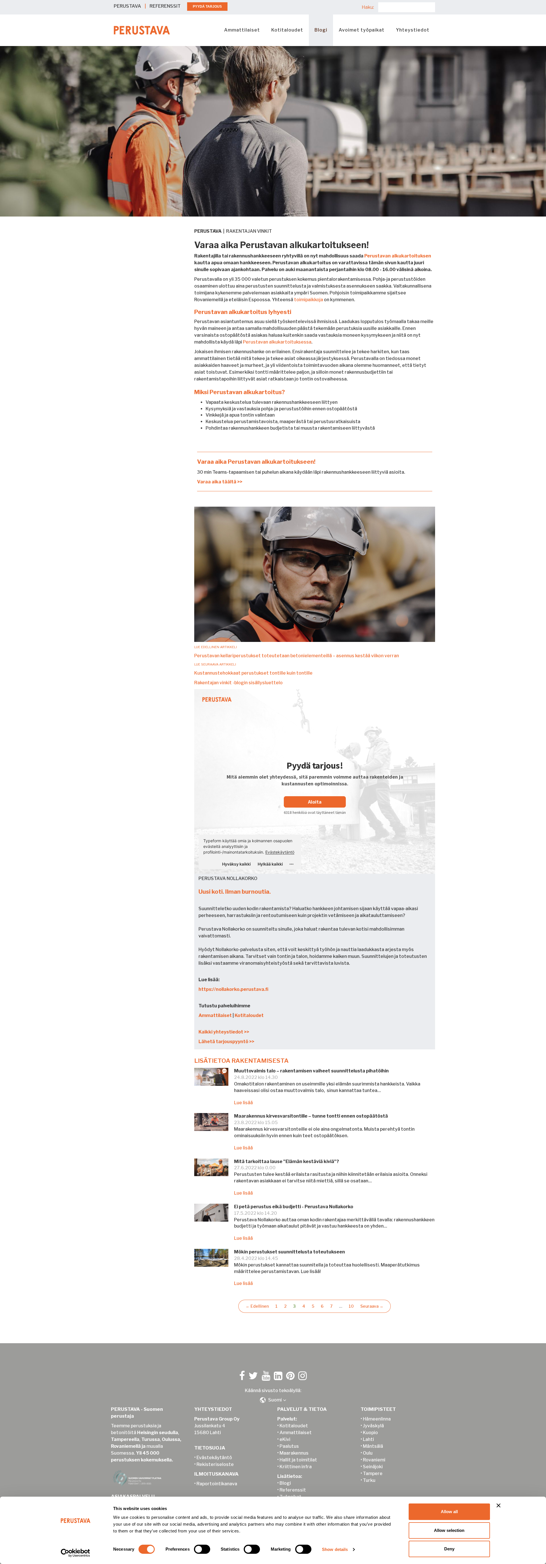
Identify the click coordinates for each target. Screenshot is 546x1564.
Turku (369, 1480)
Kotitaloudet (287, 30)
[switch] (202, 1549)
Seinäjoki (373, 1466)
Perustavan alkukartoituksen (397, 256)
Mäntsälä (373, 1446)
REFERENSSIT (165, 6)
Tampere (372, 1473)
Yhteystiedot (412, 30)
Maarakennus (294, 1453)
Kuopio (370, 1432)
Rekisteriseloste (215, 1464)
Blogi (321, 30)
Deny (449, 1548)
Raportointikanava (217, 1483)
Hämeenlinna (377, 1419)
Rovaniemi (374, 1460)
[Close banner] (498, 1505)
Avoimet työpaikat (361, 30)
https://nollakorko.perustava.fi (233, 989)
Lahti (368, 1439)
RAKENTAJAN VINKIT (249, 231)
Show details (335, 1549)
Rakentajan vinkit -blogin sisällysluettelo (238, 682)
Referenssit (293, 1490)
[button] (273, 1400)
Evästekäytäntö (214, 1457)
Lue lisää (243, 1102)
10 (351, 1306)
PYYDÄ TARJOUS (207, 7)
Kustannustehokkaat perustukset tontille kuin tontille (253, 673)
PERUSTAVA (127, 6)
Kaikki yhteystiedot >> (223, 1032)
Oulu (368, 1453)
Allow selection (449, 1530)
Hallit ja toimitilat (298, 1460)
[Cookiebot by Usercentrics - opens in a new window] (75, 1553)
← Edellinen (257, 1306)
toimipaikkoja (308, 299)
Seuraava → (371, 1306)
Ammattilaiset (242, 30)
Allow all (449, 1511)
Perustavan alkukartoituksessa (277, 342)
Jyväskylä (373, 1425)
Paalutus (289, 1446)
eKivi (285, 1439)
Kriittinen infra (296, 1466)
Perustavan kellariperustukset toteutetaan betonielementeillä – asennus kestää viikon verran (296, 655)
